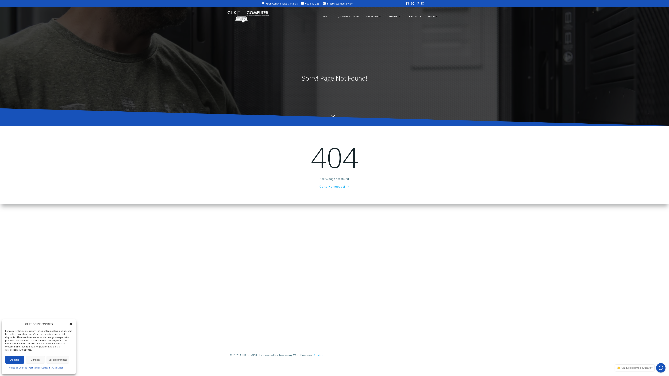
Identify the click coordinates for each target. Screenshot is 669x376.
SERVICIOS (372, 16)
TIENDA (393, 16)
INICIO (326, 16)
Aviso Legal (57, 367)
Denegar (35, 359)
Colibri (318, 355)
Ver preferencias (57, 359)
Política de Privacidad (39, 367)
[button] (70, 324)
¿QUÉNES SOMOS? (348, 16)
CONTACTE (414, 16)
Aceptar (14, 359)
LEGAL (431, 16)
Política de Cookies (17, 367)
